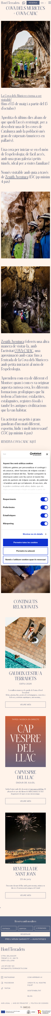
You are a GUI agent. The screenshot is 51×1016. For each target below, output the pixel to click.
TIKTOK (7, 988)
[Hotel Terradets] (11, 949)
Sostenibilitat (34, 991)
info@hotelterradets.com (14, 968)
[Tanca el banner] (47, 454)
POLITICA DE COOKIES (39, 1003)
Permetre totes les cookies (25, 542)
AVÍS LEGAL (5, 1003)
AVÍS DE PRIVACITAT (20, 1003)
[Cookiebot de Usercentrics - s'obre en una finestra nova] (31, 454)
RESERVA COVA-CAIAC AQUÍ (18, 441)
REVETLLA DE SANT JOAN (25, 871)
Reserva (33, 3)
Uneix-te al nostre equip (36, 984)
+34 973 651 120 (7, 966)
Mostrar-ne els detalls (33, 534)
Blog (29, 996)
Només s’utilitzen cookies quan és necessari (25, 559)
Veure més (25, 705)
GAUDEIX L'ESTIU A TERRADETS (25, 676)
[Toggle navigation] (49, 3)
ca (42, 3)
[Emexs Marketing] (27, 1007)
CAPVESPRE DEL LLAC (25, 775)
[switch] (44, 507)
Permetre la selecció (25, 551)
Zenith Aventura (16, 176)
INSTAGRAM (9, 977)
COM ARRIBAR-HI (34, 977)
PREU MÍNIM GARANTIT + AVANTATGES (25, 939)
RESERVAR (25, 934)
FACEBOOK (9, 983)
